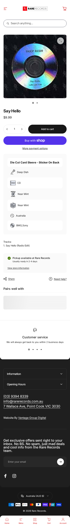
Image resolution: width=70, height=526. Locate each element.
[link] (31, 406)
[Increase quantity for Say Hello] (21, 129)
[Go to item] (33, 103)
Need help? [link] (60, 279)
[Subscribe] (60, 461)
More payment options (35, 148)
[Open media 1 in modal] (60, 40)
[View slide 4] (41, 350)
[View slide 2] (33, 350)
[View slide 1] (29, 350)
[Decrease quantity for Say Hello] (7, 129)
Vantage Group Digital (32, 417)
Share (11, 278)
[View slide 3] (37, 350)
